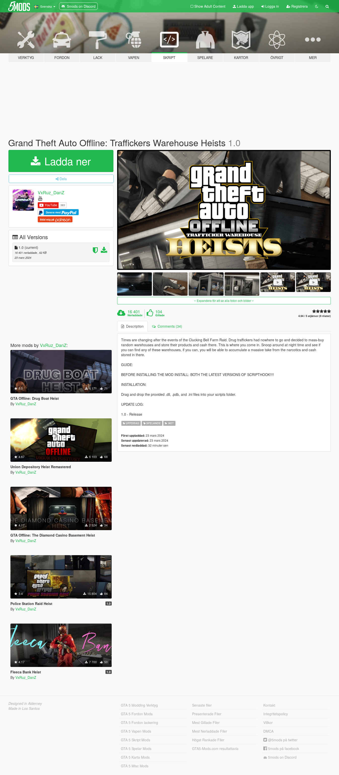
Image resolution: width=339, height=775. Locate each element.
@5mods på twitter (282, 739)
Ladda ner (66, 160)
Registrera (299, 6)
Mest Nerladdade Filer (209, 731)
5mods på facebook (283, 748)
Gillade (160, 315)
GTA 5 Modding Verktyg (139, 705)
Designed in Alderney (25, 703)
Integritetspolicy (275, 713)
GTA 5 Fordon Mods (137, 713)
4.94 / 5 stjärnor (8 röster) (314, 316)
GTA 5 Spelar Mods (136, 748)
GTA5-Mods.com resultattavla (215, 748)
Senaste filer (202, 705)
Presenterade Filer (206, 713)
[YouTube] (40, 197)
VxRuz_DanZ (51, 192)
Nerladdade (135, 315)
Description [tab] (134, 326)
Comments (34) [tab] (169, 326)
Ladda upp (245, 6)
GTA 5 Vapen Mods (136, 731)
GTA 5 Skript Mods (135, 739)
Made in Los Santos (24, 708)
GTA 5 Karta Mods (135, 757)
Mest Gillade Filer (206, 722)
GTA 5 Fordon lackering (139, 722)
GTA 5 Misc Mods (134, 765)
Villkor (268, 722)
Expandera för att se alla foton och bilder (224, 300)
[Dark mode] (316, 6)
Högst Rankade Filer (208, 739)
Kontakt (269, 705)
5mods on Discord (282, 757)
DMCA (268, 731)
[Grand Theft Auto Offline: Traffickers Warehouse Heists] (224, 210)
